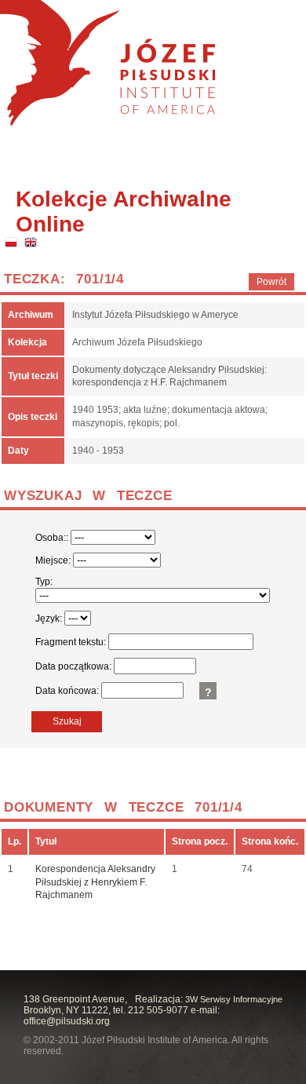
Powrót (271, 281)
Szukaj (67, 721)
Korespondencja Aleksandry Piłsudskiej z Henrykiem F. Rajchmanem (95, 882)
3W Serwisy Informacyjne (233, 999)
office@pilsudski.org (67, 1021)
